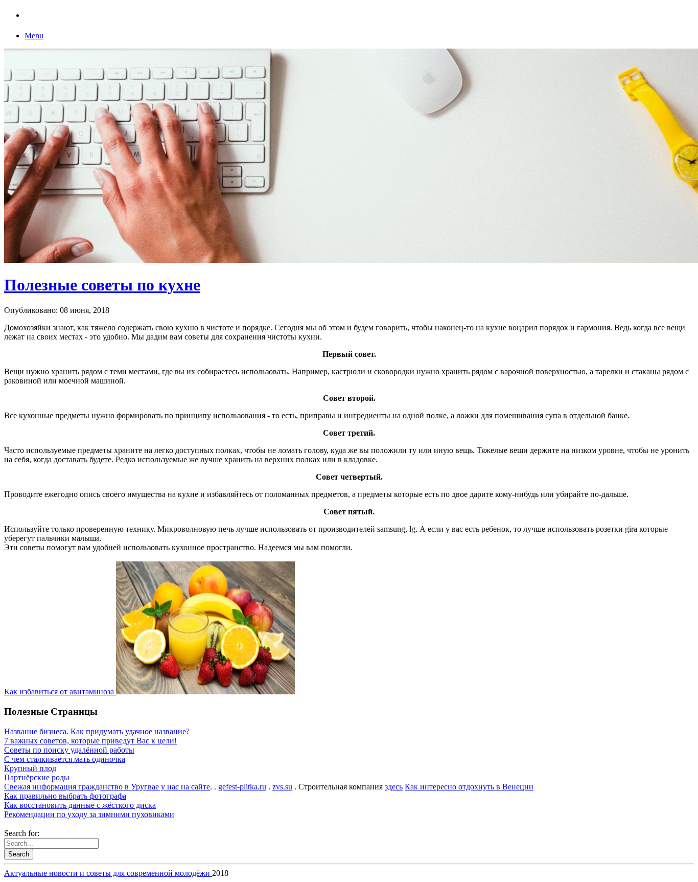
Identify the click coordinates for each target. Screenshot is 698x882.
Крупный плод (30, 768)
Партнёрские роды (36, 777)
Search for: (21, 833)
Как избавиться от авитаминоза (60, 691)
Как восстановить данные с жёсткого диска (80, 805)
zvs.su (282, 786)
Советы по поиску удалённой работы (69, 749)
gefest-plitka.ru (242, 786)
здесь (394, 786)
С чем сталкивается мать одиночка (64, 759)
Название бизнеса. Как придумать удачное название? (97, 731)
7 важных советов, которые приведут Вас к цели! (90, 740)
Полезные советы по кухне (102, 285)
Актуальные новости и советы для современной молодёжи (108, 873)
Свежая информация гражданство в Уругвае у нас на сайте (107, 786)
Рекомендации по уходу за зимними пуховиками (89, 814)
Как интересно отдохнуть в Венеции (469, 786)
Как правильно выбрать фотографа (65, 795)
